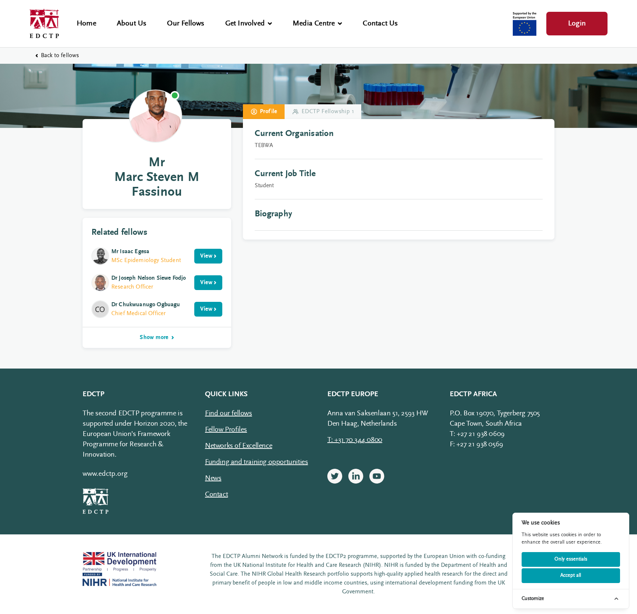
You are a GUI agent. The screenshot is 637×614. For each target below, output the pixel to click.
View (206, 256)
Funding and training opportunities (256, 462)
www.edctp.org (105, 474)
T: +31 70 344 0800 (354, 440)
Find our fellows (228, 413)
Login (577, 23)
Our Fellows (185, 23)
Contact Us (380, 23)
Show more (154, 338)
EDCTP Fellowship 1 (328, 112)
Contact (216, 494)
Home (86, 23)
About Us (132, 23)
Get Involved (245, 23)
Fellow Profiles (226, 429)
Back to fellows (60, 56)
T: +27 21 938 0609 (477, 434)
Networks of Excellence (238, 446)
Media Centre (314, 23)
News (213, 478)
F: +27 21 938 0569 (476, 444)
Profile (268, 112)
